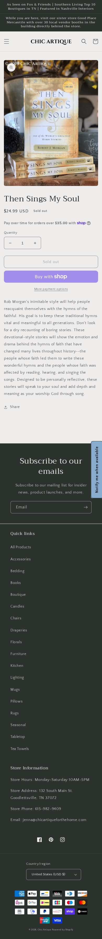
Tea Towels (19, 749)
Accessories (20, 559)
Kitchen (16, 666)
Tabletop (17, 737)
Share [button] (15, 407)
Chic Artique (44, 930)
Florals (16, 642)
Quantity (10, 232)
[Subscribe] (85, 507)
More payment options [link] (51, 289)
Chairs (15, 618)
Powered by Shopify (62, 930)
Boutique (18, 595)
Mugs (15, 690)
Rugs (14, 713)
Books (15, 583)
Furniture (18, 654)
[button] (6, 41)
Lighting (17, 677)
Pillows (16, 701)
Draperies (18, 630)
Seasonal (18, 725)
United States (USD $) (48, 874)
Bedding (17, 571)
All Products (20, 547)
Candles (17, 606)
